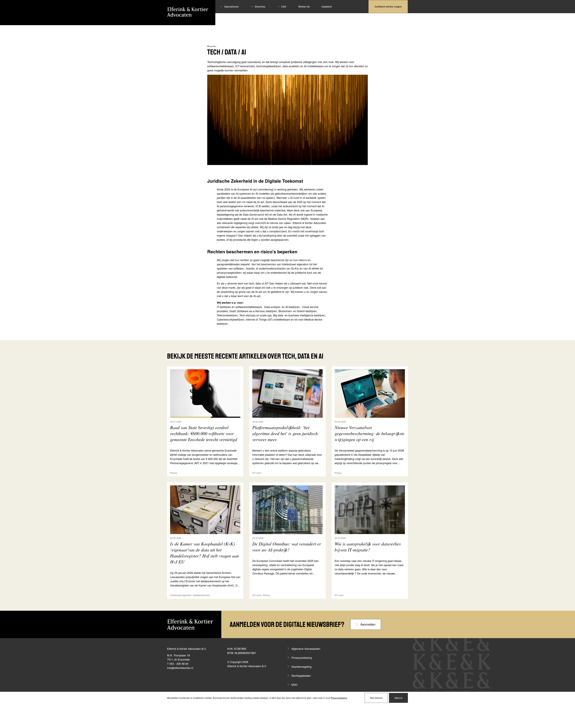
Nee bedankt (376, 697)
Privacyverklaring (301, 658)
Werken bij (304, 6)
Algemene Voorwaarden (305, 649)
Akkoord (398, 697)
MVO (294, 684)
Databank (326, 6)
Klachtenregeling (301, 667)
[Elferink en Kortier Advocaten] (187, 12)
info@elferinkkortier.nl (180, 668)
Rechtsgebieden (301, 675)
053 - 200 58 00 (179, 664)
